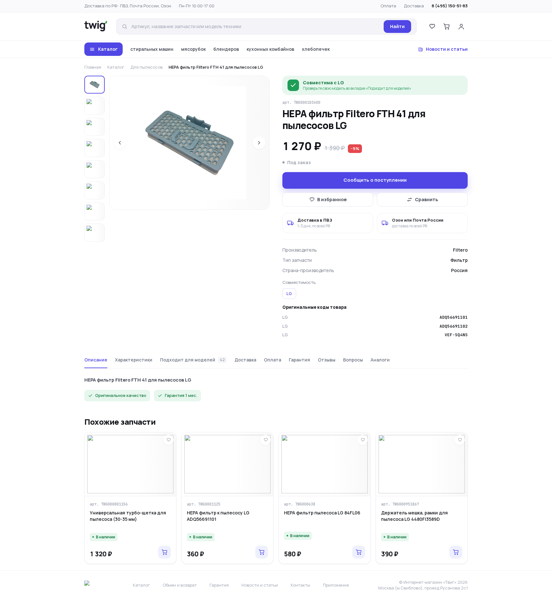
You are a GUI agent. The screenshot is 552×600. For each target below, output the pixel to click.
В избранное (332, 199)
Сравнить (426, 199)
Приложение (336, 585)
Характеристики (133, 360)
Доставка (414, 6)
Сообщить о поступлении (375, 180)
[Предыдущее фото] (119, 142)
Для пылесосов (146, 67)
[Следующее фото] (259, 142)
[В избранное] (168, 440)
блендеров (226, 49)
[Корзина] (446, 26)
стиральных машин (151, 49)
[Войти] (461, 26)
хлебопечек (316, 49)
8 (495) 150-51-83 (450, 6)
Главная (92, 67)
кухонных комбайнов (270, 49)
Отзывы (326, 360)
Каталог (108, 49)
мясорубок (193, 49)
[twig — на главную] (95, 26)
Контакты (300, 585)
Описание (95, 360)
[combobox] (255, 26)
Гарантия (299, 360)
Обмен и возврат (180, 585)
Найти (397, 26)
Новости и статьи (447, 49)
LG (289, 293)
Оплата (388, 6)
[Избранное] (431, 26)
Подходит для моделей (192, 360)
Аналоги (380, 360)
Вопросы (353, 360)
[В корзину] (164, 552)
